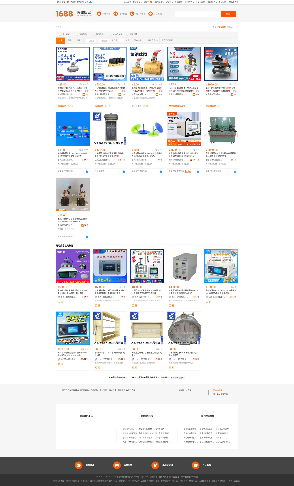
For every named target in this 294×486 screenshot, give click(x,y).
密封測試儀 (173, 301)
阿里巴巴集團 (58, 481)
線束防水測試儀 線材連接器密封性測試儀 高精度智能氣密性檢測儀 (147, 291)
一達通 (229, 481)
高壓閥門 (151, 98)
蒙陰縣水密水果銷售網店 (149, 442)
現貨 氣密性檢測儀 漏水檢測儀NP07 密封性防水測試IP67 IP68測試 (72, 354)
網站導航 (194, 477)
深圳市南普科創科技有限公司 (217, 297)
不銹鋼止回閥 (100, 363)
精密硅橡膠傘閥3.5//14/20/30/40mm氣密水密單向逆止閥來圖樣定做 (72, 154)
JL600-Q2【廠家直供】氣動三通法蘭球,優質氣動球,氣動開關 (183, 89)
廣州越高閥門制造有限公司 (66, 225)
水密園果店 (159, 429)
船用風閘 (119, 363)
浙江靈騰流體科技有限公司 (66, 94)
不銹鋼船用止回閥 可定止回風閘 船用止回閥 (110, 354)
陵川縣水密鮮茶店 (130, 433)
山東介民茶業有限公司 (209, 433)
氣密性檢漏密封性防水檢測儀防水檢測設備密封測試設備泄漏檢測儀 (109, 291)
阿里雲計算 (165, 481)
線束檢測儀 (155, 301)
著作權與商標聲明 (131, 477)
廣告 (86, 91)
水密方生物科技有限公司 (133, 442)
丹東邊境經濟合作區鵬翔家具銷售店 (198, 442)
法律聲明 (144, 477)
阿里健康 (221, 481)
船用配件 (143, 363)
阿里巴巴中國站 (87, 481)
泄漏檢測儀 (107, 301)
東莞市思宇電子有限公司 (143, 297)
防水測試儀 (136, 301)
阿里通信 (183, 481)
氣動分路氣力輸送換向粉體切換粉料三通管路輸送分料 (220, 89)
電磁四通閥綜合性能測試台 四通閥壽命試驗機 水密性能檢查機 (221, 154)
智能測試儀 (146, 301)
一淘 (128, 481)
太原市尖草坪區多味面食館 (195, 433)
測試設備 (115, 301)
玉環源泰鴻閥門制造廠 (140, 94)
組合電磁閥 (119, 98)
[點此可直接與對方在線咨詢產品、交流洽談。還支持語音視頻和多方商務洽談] (87, 171)
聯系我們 (185, 477)
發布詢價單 (217, 390)
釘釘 (214, 481)
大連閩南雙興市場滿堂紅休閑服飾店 (230, 429)
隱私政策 (163, 477)
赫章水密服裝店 (145, 429)
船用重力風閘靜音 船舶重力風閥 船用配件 (147, 354)
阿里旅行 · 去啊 (138, 481)
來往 (208, 481)
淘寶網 (109, 481)
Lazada (237, 481)
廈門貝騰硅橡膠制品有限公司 (66, 160)
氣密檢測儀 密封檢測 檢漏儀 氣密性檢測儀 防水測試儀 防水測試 (183, 291)
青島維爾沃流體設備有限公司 (214, 94)
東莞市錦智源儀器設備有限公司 (69, 297)
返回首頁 (165, 377)
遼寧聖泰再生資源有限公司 (227, 433)
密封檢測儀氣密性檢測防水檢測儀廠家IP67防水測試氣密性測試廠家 (72, 291)
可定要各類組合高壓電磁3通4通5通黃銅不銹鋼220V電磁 (110, 89)
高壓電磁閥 (99, 98)
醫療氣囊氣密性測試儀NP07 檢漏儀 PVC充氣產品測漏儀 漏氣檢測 (221, 291)
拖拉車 (218, 438)
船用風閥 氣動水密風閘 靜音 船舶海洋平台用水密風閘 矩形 (109, 154)
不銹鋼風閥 (173, 363)
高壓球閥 (135, 98)
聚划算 (122, 481)
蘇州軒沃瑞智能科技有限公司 (180, 297)
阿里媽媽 (150, 481)
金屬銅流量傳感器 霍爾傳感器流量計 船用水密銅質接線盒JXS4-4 (72, 220)
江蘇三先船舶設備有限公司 (103, 160)
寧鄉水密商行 (128, 429)
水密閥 (188, 390)
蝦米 (157, 481)
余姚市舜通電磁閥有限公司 (103, 94)
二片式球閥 (82, 98)
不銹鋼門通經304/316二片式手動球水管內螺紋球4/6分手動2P (72, 89)
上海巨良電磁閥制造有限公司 (177, 94)
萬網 (191, 481)
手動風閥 (182, 363)
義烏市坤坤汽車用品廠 (209, 438)
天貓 (115, 481)
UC (196, 481)
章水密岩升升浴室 (162, 433)
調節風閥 (190, 363)
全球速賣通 (100, 481)
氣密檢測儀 (192, 301)
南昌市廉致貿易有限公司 (210, 442)
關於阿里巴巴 (173, 477)
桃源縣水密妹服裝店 (163, 442)
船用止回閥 (110, 363)
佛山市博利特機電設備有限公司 (214, 160)
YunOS (175, 481)
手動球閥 (61, 98)
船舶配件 (135, 363)
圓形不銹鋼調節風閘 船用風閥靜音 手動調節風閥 (184, 354)
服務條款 (153, 477)
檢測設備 (98, 301)
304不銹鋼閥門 (71, 98)
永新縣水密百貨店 (130, 438)
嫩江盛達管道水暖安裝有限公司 (196, 429)
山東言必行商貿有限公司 (210, 429)
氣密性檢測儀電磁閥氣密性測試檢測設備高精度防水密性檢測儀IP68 (183, 154)
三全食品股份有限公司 (225, 442)
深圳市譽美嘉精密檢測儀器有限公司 (177, 160)
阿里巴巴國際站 (72, 481)
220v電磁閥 (109, 98)
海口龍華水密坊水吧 (147, 438)
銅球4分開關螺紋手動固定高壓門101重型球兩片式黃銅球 (147, 89)
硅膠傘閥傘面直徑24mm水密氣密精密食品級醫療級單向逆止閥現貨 (147, 154)
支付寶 (202, 481)
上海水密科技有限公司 (164, 438)
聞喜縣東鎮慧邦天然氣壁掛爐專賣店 (198, 438)
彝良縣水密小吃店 (146, 433)
